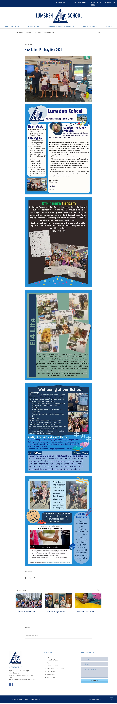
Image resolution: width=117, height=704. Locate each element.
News (28, 33)
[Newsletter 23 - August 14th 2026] (58, 600)
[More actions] (91, 45)
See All (99, 590)
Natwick (98, 700)
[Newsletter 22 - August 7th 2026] (88, 600)
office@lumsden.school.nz (25, 679)
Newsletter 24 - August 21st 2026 (26, 612)
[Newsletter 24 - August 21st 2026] (29, 600)
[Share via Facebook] (25, 578)
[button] (99, 32)
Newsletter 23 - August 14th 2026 (56, 612)
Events (38, 33)
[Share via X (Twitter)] (30, 578)
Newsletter (49, 33)
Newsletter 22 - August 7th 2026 (85, 612)
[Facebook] (11, 684)
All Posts (19, 33)
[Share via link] (34, 578)
